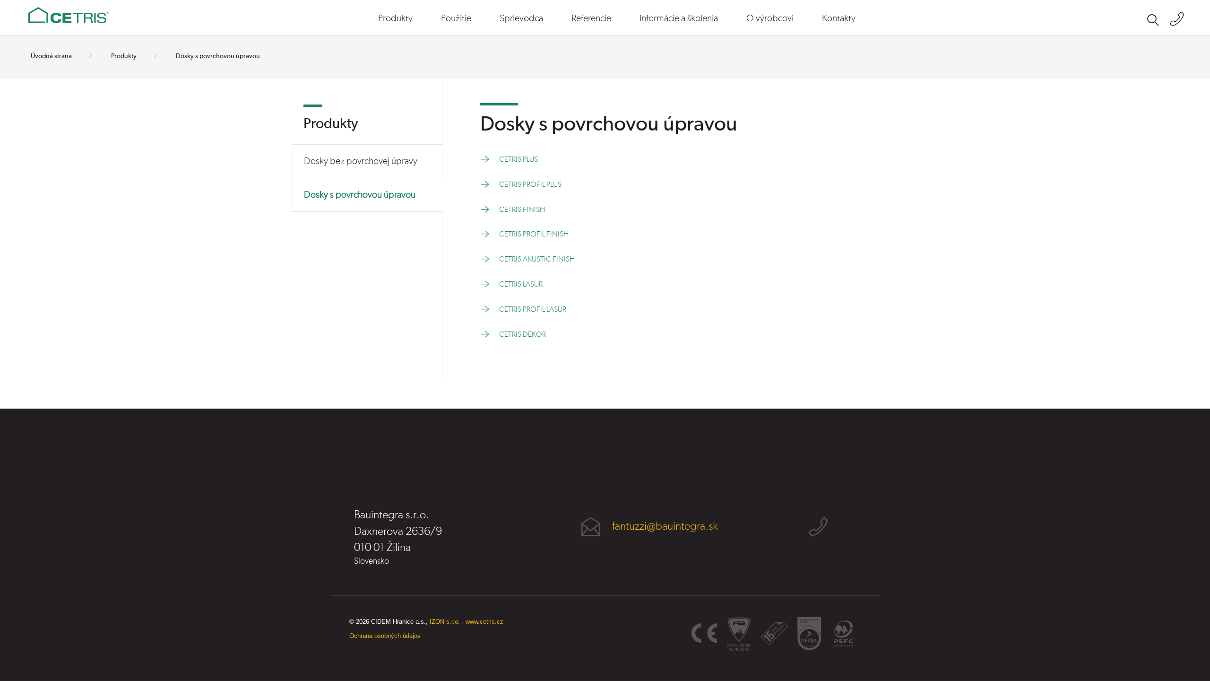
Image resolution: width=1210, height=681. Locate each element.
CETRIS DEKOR (522, 334)
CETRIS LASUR (521, 284)
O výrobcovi (770, 18)
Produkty (395, 18)
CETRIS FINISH (522, 209)
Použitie (456, 18)
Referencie (591, 18)
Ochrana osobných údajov (385, 635)
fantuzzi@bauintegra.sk (665, 526)
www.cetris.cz (484, 621)
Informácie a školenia (679, 18)
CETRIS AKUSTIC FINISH (537, 259)
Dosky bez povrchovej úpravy (360, 161)
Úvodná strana (51, 56)
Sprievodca (521, 18)
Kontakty (839, 18)
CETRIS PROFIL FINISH (534, 234)
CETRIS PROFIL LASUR (532, 309)
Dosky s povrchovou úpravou (359, 195)
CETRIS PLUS (518, 159)
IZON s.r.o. (445, 621)
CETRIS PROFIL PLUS (530, 184)
